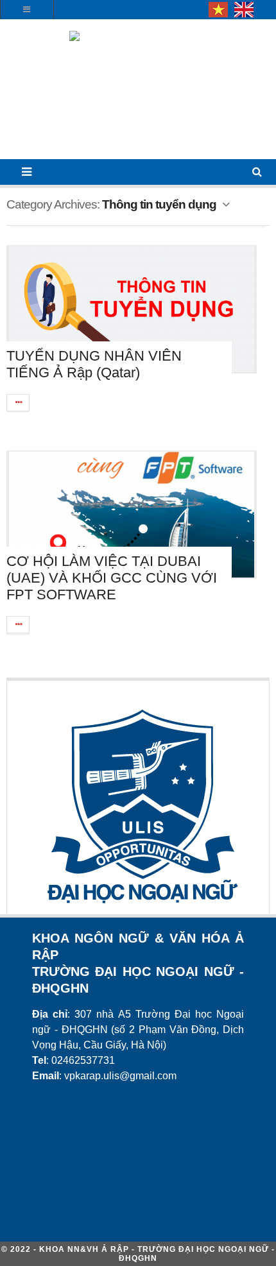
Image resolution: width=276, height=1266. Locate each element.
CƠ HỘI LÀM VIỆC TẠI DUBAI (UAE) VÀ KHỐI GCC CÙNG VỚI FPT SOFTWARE (111, 578)
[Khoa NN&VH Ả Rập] (138, 94)
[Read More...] (18, 403)
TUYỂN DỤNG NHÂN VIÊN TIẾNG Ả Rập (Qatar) (94, 364)
